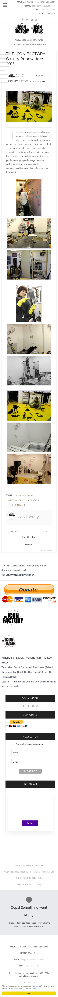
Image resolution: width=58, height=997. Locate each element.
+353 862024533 (47, 10)
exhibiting (34, 500)
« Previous (15, 531)
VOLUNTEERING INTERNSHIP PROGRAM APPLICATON (29, 872)
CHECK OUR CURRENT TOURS (29, 878)
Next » (45, 531)
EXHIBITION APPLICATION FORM (29, 865)
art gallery (16, 500)
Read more (36, 988)
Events (24, 81)
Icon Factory (20, 75)
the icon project (26, 495)
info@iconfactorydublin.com (43, 6)
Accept (29, 993)
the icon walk (17, 505)
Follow (30, 823)
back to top (46, 550)
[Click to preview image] (29, 106)
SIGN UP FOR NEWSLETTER (29, 884)
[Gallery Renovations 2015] (29, 198)
